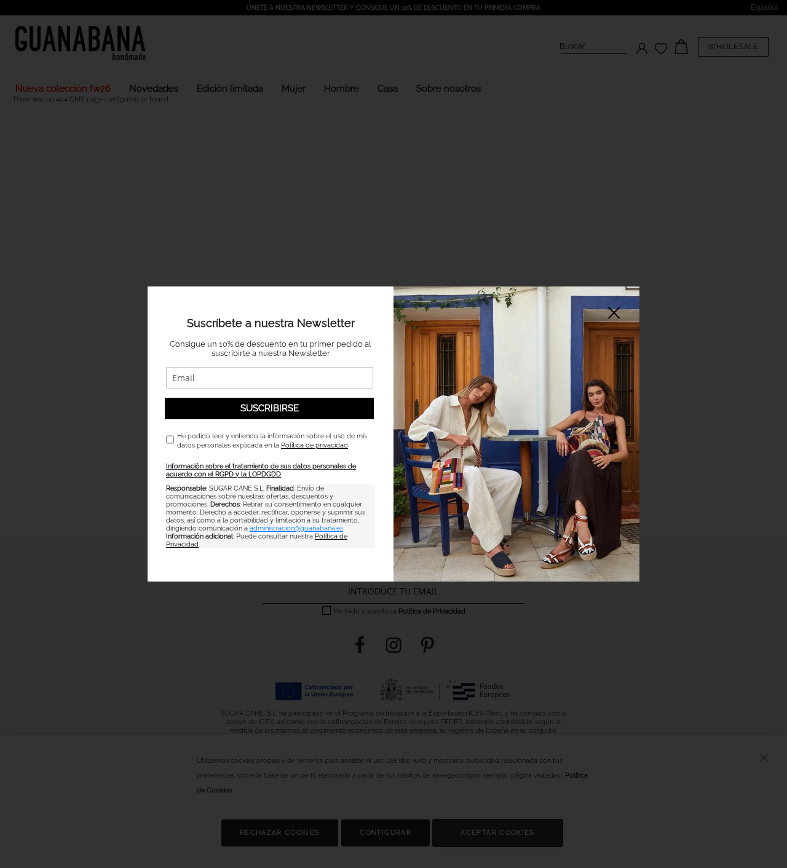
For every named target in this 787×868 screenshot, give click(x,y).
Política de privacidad (314, 445)
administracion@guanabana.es (296, 528)
